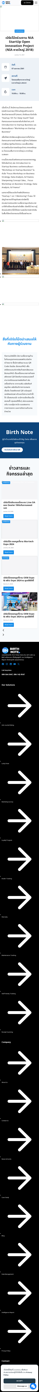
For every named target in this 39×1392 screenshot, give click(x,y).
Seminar (6, 558)
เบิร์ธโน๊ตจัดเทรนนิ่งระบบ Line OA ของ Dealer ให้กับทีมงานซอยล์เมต (19, 505)
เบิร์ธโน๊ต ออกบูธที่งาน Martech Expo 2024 (18, 543)
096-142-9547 (19, 674)
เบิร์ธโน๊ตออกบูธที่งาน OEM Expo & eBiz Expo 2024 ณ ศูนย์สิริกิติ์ (18, 579)
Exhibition (19, 31)
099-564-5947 (7, 674)
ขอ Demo (27, 2)
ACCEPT (19, 1381)
